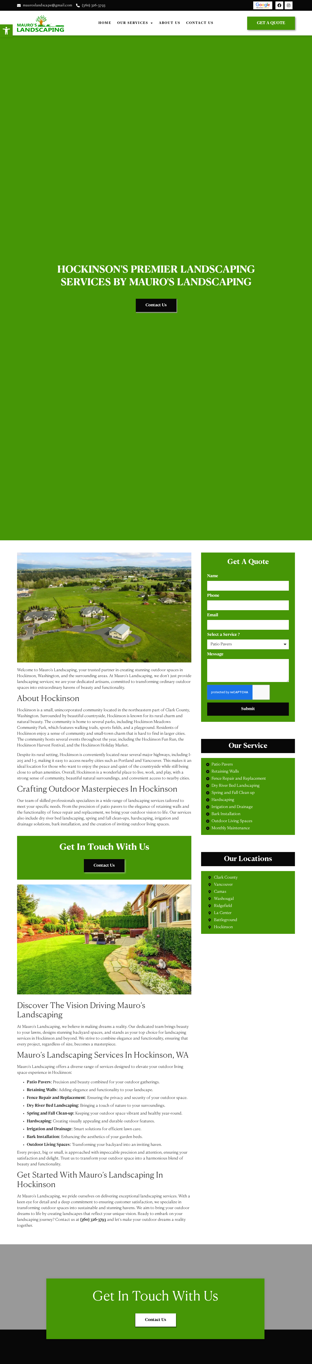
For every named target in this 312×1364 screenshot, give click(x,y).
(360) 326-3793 (93, 1220)
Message (215, 654)
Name (212, 576)
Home (104, 23)
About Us (169, 23)
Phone (213, 596)
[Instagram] (288, 5)
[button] (6, 30)
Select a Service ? (223, 635)
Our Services (132, 23)
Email (212, 615)
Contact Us (200, 23)
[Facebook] (279, 5)
